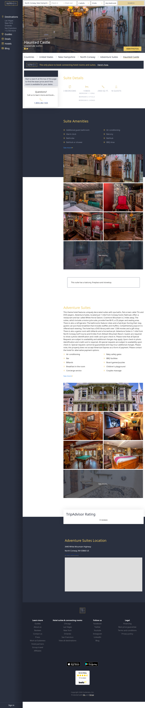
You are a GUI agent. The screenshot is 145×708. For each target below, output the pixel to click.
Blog (97, 640)
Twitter (97, 627)
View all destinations (67, 640)
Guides (38, 623)
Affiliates (37, 650)
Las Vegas (9, 20)
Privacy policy (127, 634)
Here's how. (103, 64)
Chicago (67, 623)
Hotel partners (37, 644)
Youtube (97, 630)
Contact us (37, 634)
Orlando (8, 25)
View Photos (132, 49)
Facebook (97, 623)
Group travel (37, 647)
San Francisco (11, 28)
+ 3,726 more (10, 30)
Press (37, 637)
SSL (84, 695)
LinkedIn (97, 637)
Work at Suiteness (37, 640)
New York (9, 23)
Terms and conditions (127, 630)
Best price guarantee (127, 627)
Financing (127, 623)
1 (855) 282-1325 (41, 103)
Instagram (97, 634)
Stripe (91, 695)
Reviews (37, 630)
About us (37, 627)
